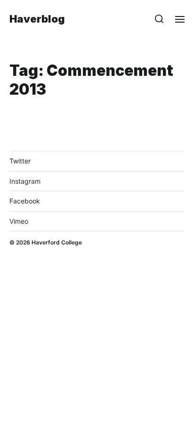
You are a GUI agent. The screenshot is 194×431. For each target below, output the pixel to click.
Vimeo (18, 221)
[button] (159, 19)
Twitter (20, 161)
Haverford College (57, 242)
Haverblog (37, 19)
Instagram (24, 181)
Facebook (24, 201)
